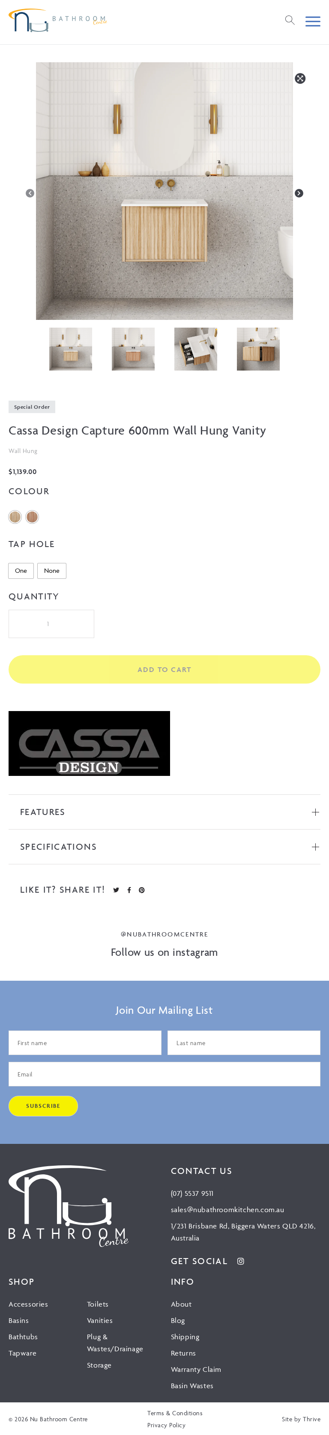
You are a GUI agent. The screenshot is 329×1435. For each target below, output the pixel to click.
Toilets (98, 1304)
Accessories (28, 1304)
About (181, 1304)
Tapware (22, 1353)
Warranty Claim (196, 1369)
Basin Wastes (192, 1385)
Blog (178, 1320)
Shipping (185, 1336)
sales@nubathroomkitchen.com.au (227, 1209)
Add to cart (164, 669)
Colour (29, 491)
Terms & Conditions (175, 1413)
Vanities (100, 1320)
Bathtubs (23, 1336)
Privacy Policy (166, 1425)
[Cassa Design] (89, 745)
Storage (99, 1365)
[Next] (299, 193)
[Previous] (30, 193)
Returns (183, 1353)
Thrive (311, 1419)
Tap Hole (32, 543)
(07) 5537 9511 (192, 1193)
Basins (19, 1320)
